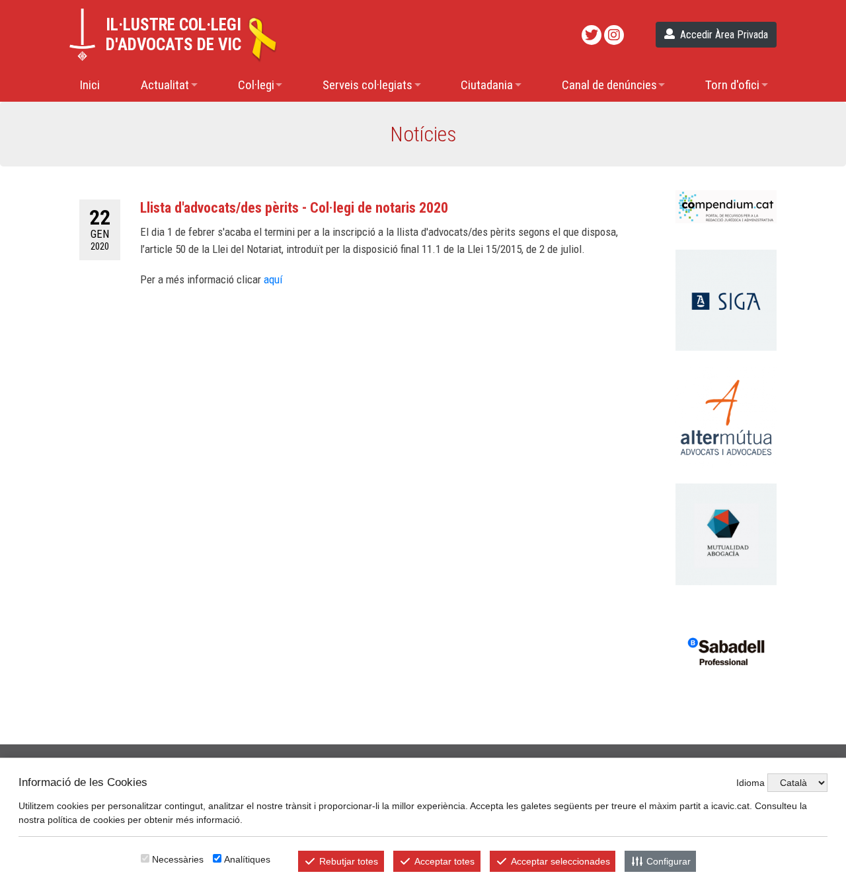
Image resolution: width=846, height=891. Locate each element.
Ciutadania (487, 84)
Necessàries (178, 859)
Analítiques (247, 859)
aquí (273, 279)
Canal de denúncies (609, 84)
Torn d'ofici (732, 84)
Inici (89, 84)
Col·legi (256, 84)
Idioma (750, 782)
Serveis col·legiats (367, 84)
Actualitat (165, 84)
